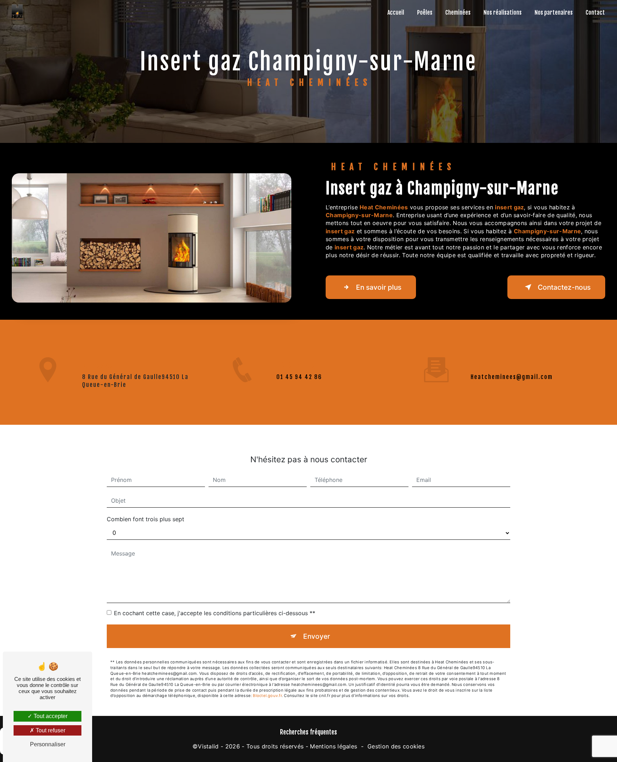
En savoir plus (378, 287)
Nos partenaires (554, 12)
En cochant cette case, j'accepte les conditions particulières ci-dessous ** (214, 613)
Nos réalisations (502, 12)
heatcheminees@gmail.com (512, 376)
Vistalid (208, 746)
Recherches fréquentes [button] (308, 732)
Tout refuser (49, 730)
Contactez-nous (564, 287)
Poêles (424, 12)
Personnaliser (47, 744)
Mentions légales (333, 746)
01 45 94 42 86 (299, 376)
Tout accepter (49, 716)
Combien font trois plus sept (145, 519)
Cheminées (458, 12)
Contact (595, 12)
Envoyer (316, 636)
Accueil (395, 12)
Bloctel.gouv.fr (267, 695)
